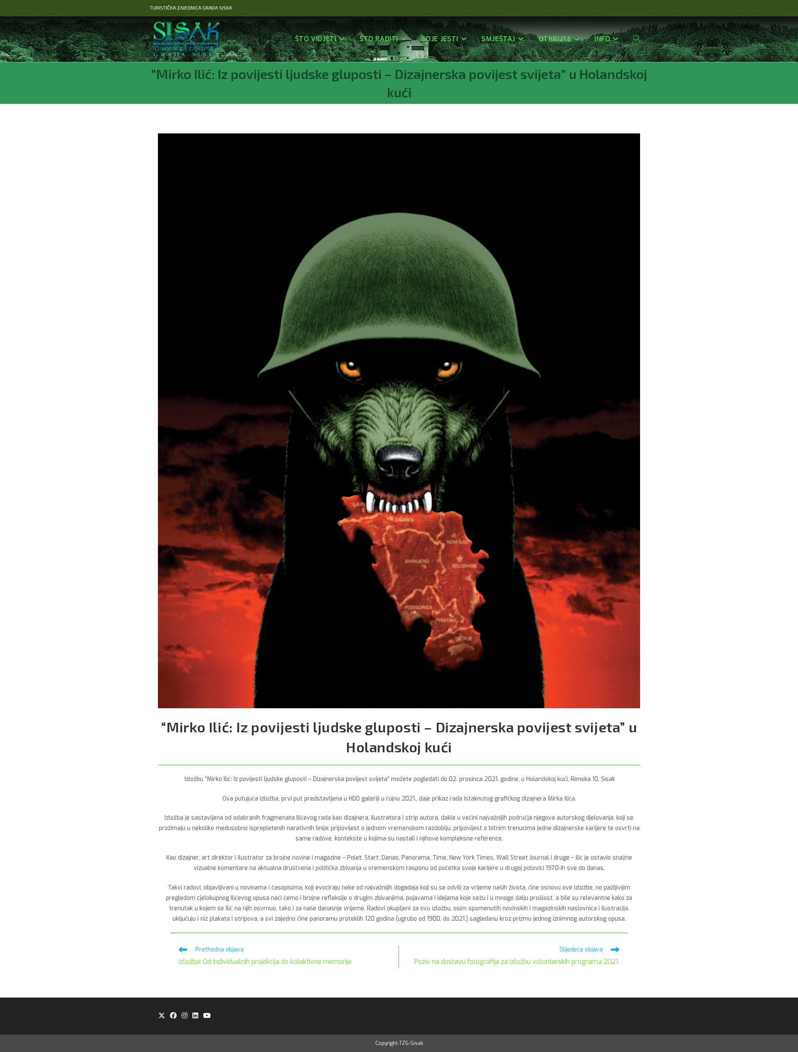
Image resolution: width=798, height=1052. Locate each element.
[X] (161, 1016)
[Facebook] (173, 1016)
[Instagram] (184, 1016)
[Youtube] (207, 1016)
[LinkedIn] (195, 1016)
